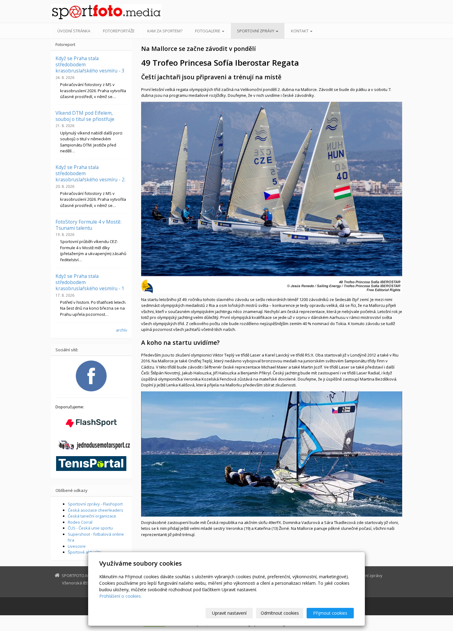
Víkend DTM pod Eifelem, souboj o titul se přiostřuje (84, 115)
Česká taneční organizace (92, 516)
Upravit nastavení (229, 613)
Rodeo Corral (80, 522)
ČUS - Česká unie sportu (90, 528)
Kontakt (300, 31)
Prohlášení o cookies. (120, 596)
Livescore (77, 546)
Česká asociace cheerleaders (95, 510)
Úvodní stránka (73, 31)
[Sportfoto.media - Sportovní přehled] (106, 12)
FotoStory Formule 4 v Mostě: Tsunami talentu (88, 224)
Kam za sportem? (164, 31)
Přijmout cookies (330, 613)
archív (121, 330)
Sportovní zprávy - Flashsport (95, 504)
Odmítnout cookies (280, 613)
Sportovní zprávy (256, 31)
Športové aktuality (85, 552)
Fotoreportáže (119, 31)
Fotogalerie (208, 31)
